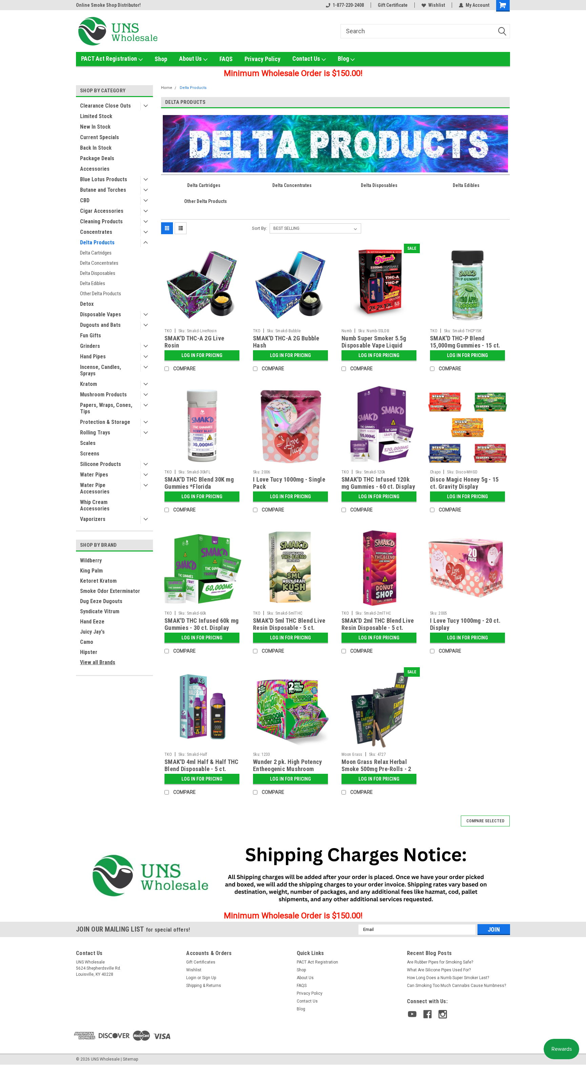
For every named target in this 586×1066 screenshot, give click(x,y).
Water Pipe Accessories (95, 488)
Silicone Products (100, 464)
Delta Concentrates (99, 263)
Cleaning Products (101, 221)
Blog (344, 58)
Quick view (202, 320)
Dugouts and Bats (100, 325)
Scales (88, 443)
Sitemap (130, 1059)
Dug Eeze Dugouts (101, 601)
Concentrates (96, 232)
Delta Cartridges (96, 253)
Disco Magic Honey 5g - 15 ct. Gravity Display (464, 483)
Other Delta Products (100, 294)
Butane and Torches (103, 190)
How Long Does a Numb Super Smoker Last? (448, 977)
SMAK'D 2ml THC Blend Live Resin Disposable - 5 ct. (377, 624)
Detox (87, 304)
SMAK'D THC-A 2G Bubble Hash (286, 342)
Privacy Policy (262, 58)
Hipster (88, 652)
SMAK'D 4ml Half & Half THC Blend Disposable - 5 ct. (201, 765)
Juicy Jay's (92, 632)
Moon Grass (352, 754)
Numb (346, 331)
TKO (168, 331)
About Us (191, 58)
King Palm (91, 570)
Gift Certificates (200, 962)
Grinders (90, 346)
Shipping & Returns (203, 985)
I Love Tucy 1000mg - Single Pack (289, 483)
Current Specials (99, 137)
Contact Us (306, 58)
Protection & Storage (105, 422)
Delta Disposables (97, 273)
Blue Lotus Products (103, 179)
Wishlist (436, 5)
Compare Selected (485, 821)
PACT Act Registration (109, 58)
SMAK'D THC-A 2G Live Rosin (194, 342)
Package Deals (97, 158)
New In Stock (95, 127)
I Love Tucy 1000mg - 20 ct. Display (465, 624)
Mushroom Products (103, 394)
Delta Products (97, 242)
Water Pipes (94, 474)
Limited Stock (96, 116)
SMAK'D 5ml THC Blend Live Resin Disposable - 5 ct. (289, 624)
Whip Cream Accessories (95, 505)
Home (166, 88)
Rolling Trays (95, 432)
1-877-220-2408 (348, 5)
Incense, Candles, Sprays (100, 370)
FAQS (226, 58)
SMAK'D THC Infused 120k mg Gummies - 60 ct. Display (378, 483)
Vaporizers (92, 519)
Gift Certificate (393, 5)
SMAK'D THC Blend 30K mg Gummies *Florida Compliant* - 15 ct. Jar (199, 486)
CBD (85, 200)
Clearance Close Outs (105, 105)
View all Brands (97, 662)
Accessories (95, 169)
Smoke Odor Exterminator (110, 591)
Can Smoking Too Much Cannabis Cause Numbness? (456, 985)
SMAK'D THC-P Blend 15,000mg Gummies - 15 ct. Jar (465, 345)
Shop (161, 58)
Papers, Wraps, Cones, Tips (106, 408)
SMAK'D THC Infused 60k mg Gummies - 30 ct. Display (201, 624)
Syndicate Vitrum (99, 611)
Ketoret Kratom (98, 581)
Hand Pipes (93, 356)
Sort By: (259, 228)
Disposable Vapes (100, 314)
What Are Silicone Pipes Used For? (439, 970)
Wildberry (91, 560)
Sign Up (209, 977)
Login (191, 977)
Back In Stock (96, 148)
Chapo (435, 472)
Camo (86, 642)
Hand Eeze (92, 621)
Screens (89, 453)
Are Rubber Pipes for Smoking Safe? (440, 962)
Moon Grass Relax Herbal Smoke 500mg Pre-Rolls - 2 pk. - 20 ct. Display (376, 769)
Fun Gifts (90, 335)
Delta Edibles (92, 283)
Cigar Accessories (101, 211)
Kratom (88, 384)
